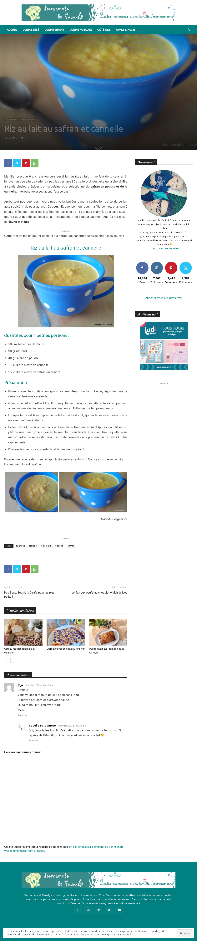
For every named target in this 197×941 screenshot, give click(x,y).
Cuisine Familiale (81, 29)
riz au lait (46, 545)
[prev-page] (6, 660)
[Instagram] (88, 910)
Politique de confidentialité (116, 934)
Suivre (157, 263)
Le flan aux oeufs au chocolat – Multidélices (99, 592)
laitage (33, 545)
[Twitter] (17, 163)
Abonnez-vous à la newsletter (163, 298)
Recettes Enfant (27, 119)
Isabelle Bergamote (42, 725)
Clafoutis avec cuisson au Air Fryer (66, 648)
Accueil (12, 29)
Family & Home (125, 29)
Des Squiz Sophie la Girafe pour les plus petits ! (29, 594)
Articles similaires (20, 610)
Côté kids (104, 29)
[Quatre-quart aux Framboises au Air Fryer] (108, 632)
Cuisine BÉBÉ (31, 29)
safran (71, 545)
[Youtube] (119, 910)
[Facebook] (8, 163)
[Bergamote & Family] (98, 12)
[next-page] (12, 660)
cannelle (20, 545)
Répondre (22, 715)
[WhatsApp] (34, 163)
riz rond (59, 545)
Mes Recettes (11, 119)
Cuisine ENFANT (54, 29)
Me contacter (172, 248)
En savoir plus (156, 248)
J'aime (142, 263)
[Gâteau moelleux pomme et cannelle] (23, 632)
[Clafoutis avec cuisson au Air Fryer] (66, 632)
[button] (188, 30)
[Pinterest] (26, 163)
